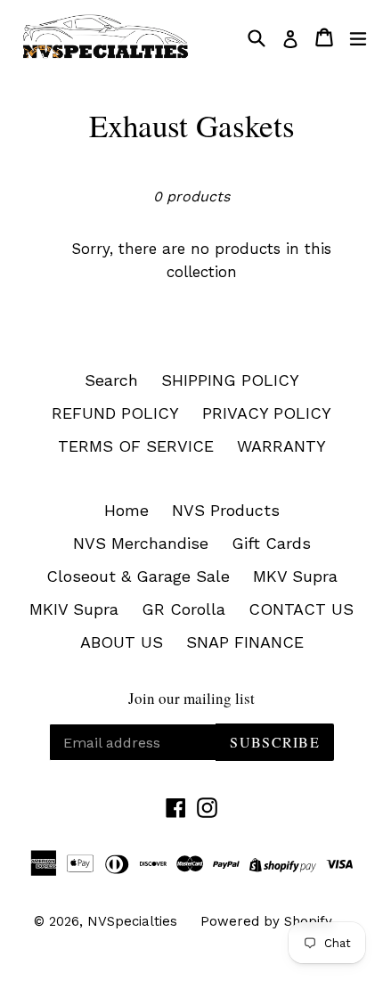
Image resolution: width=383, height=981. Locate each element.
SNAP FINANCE (245, 642)
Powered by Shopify (266, 921)
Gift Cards (271, 543)
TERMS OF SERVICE (136, 446)
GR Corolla (183, 609)
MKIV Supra (73, 609)
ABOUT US (121, 642)
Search (111, 380)
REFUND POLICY (115, 413)
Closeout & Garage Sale (138, 576)
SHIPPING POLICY (230, 380)
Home (126, 510)
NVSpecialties (132, 921)
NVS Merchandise (140, 543)
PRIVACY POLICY (266, 413)
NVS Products (226, 510)
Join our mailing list (191, 698)
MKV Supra (295, 576)
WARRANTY (281, 446)
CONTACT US (301, 609)
